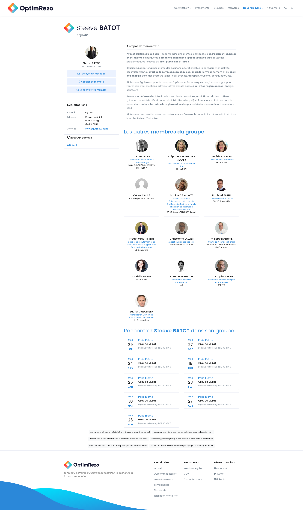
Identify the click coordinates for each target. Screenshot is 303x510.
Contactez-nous (193, 479)
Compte (275, 7)
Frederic (141, 239)
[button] (285, 8)
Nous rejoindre (252, 7)
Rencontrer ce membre (93, 89)
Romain (181, 276)
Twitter (220, 473)
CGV (186, 473)
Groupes (219, 7)
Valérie (221, 156)
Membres (233, 7)
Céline (141, 195)
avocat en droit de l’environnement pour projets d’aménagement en (182, 445)
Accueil (158, 468)
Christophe (181, 239)
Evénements (202, 7)
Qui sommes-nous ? (165, 473)
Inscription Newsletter (166, 495)
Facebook (221, 468)
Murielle (141, 276)
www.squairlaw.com (96, 128)
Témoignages (161, 484)
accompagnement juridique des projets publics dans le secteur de (182, 439)
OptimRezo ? (181, 7)
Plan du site (160, 490)
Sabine (181, 195)
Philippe (221, 239)
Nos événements (163, 479)
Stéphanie (181, 158)
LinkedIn (73, 145)
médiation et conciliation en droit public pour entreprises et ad (118, 445)
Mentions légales (193, 468)
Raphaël (221, 195)
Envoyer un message (93, 73)
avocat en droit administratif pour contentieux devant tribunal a (118, 439)
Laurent (141, 311)
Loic (141, 156)
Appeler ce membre (92, 81)
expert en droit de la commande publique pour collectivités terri (183, 432)
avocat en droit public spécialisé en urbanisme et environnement (120, 432)
